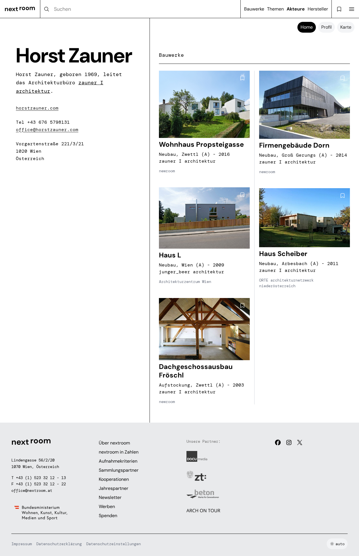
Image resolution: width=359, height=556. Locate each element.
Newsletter (110, 497)
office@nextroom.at (31, 490)
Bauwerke (254, 9)
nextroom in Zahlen (118, 452)
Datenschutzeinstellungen (113, 543)
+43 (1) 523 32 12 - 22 (41, 483)
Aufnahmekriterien (118, 461)
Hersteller (318, 9)
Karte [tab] (345, 27)
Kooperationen (114, 479)
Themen (275, 9)
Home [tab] (307, 27)
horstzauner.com (37, 108)
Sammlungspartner (118, 470)
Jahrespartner (113, 488)
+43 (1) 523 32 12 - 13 (41, 477)
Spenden (108, 516)
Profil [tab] (326, 27)
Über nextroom (114, 443)
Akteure (296, 9)
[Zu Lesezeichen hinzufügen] (242, 78)
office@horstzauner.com (47, 130)
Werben (107, 506)
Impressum (21, 543)
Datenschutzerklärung (59, 543)
